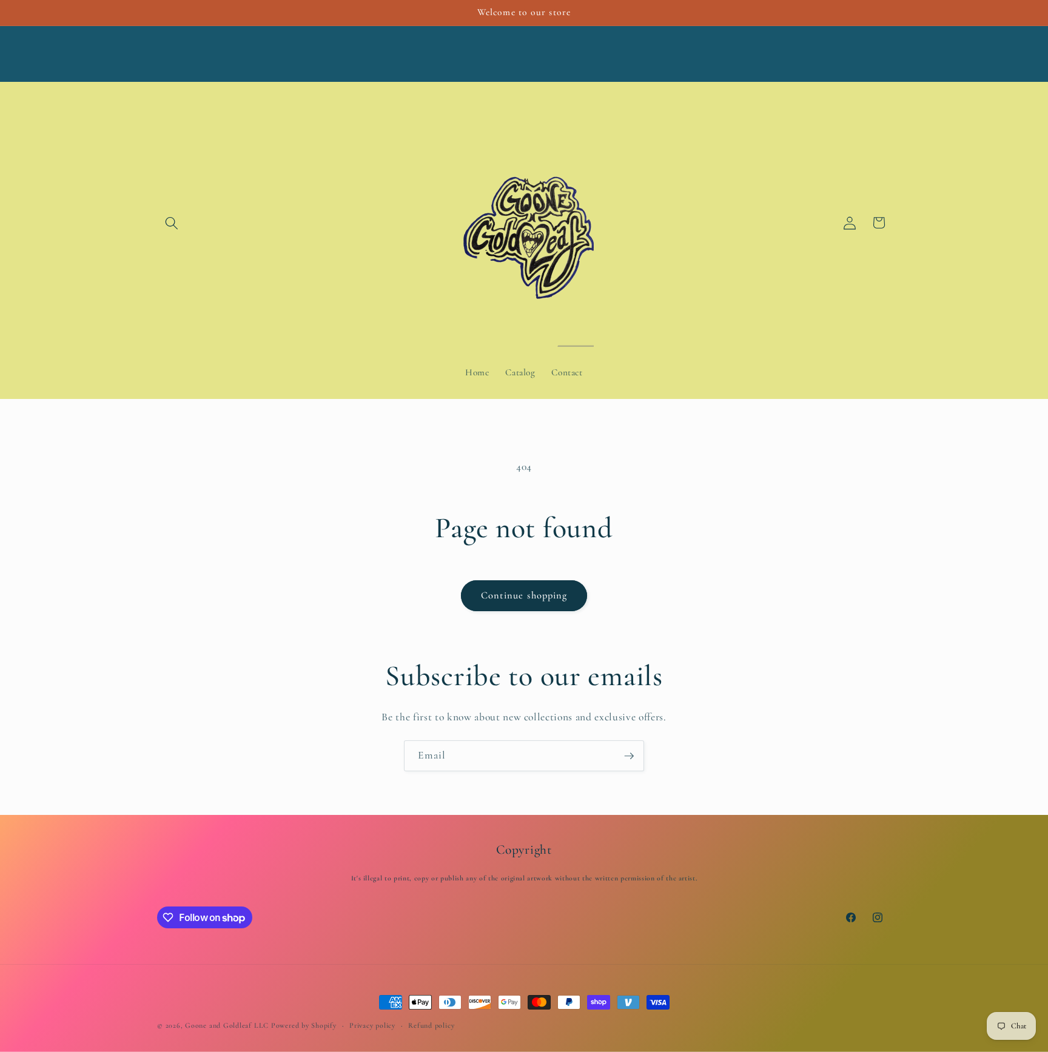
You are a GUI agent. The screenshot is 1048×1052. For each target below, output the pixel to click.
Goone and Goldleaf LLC (227, 1025)
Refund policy (431, 1025)
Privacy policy (372, 1025)
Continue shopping (524, 595)
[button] (171, 222)
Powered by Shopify (304, 1025)
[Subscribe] (628, 756)
